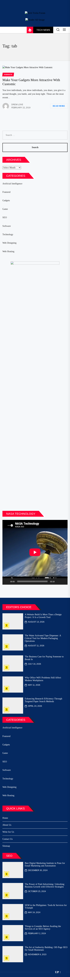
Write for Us (8, 832)
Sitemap (6, 846)
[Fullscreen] (63, 581)
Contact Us (7, 839)
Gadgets (6, 200)
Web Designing (9, 243)
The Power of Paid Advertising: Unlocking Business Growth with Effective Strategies (44, 885)
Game (5, 209)
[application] (35, 552)
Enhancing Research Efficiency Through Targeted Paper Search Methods (43, 700)
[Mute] (58, 581)
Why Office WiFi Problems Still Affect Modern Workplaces (43, 679)
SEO (4, 217)
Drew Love (17, 104)
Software (6, 226)
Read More (59, 106)
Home (5, 818)
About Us (6, 825)
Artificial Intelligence (12, 183)
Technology (7, 234)
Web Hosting (8, 251)
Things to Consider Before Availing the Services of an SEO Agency (43, 927)
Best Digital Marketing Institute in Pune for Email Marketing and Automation (45, 864)
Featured (6, 192)
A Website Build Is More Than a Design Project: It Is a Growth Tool (43, 615)
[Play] (6, 581)
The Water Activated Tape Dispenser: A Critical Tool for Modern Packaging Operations (43, 638)
